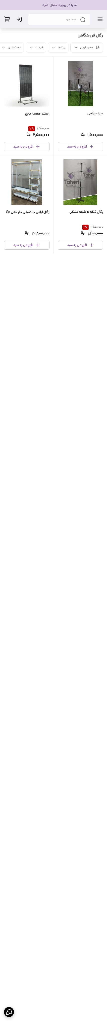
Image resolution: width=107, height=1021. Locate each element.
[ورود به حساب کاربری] (20, 19)
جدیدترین (86, 47)
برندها (61, 47)
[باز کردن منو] (99, 19)
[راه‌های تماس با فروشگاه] (9, 1012)
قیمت (39, 47)
